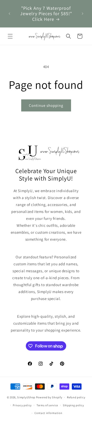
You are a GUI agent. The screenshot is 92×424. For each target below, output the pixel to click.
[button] (10, 36)
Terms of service (47, 405)
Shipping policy (73, 405)
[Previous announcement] (9, 13)
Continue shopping (46, 105)
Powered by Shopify (49, 397)
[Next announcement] (82, 13)
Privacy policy (22, 405)
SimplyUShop (26, 397)
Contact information (48, 413)
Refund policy (76, 397)
